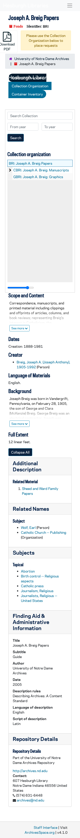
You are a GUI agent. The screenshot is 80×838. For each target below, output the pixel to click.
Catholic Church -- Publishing (43, 532)
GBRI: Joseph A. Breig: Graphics (38, 176)
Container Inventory (27, 94)
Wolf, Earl (28, 527)
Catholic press (32, 586)
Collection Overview (27, 77)
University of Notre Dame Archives (41, 58)
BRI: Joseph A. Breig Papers (30, 163)
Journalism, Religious (37, 590)
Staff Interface (45, 827)
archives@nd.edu (30, 800)
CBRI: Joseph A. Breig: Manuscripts (41, 170)
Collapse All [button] (20, 452)
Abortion (28, 571)
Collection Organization (30, 86)
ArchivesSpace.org (40, 832)
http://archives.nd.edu (30, 770)
